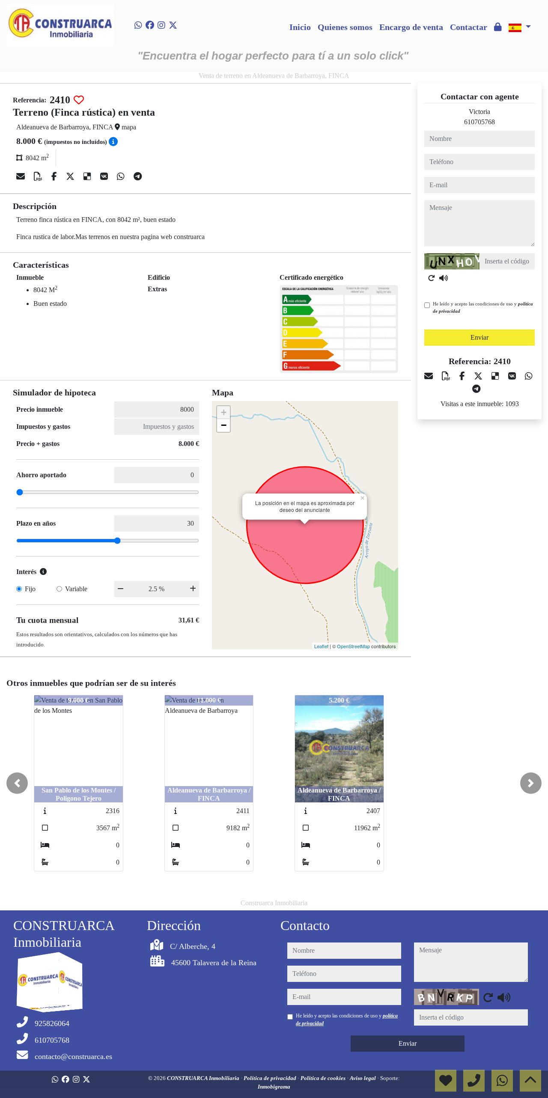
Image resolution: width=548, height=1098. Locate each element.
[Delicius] (88, 176)
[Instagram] (161, 25)
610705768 (479, 122)
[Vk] (105, 176)
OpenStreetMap (353, 646)
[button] (17, 783)
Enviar (479, 337)
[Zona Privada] (498, 27)
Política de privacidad (271, 1078)
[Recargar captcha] (431, 278)
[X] (71, 176)
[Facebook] (150, 25)
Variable (76, 588)
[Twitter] (173, 25)
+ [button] (223, 412)
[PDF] (39, 176)
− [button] (223, 425)
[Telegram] (138, 176)
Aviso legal (363, 1078)
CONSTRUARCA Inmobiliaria (204, 1078)
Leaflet (321, 646)
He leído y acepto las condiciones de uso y (483, 307)
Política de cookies (324, 1078)
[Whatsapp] (138, 25)
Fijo (30, 588)
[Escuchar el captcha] (443, 278)
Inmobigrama (274, 1086)
